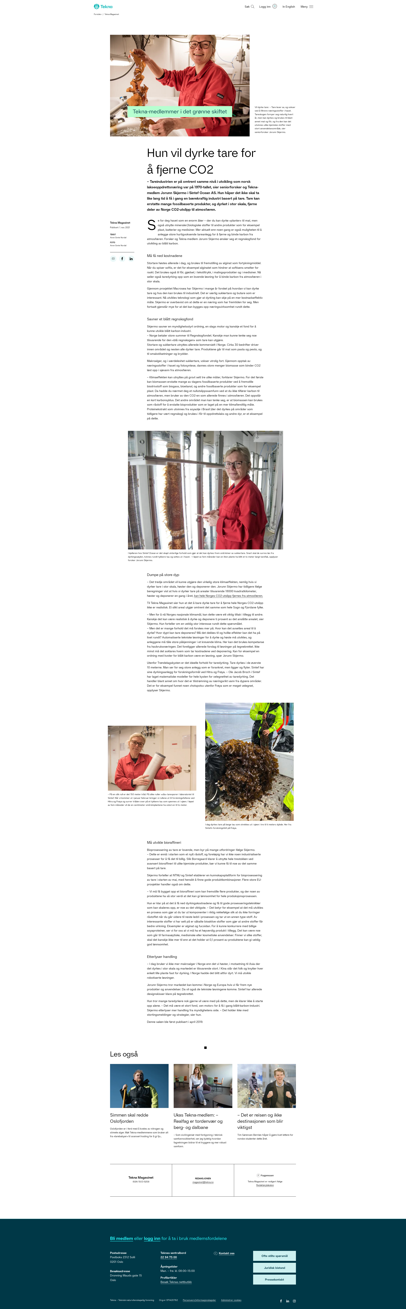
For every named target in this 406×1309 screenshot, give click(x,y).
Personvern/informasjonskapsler (199, 1300)
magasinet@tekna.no (203, 1182)
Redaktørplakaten (265, 1185)
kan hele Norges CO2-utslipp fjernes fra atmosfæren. (228, 595)
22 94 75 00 (168, 1257)
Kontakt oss (226, 1253)
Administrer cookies (231, 1300)
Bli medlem (121, 1238)
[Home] (103, 6)
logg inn (152, 1238)
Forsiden (98, 14)
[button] (249, 6)
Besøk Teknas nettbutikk (176, 1282)
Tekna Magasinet (112, 14)
